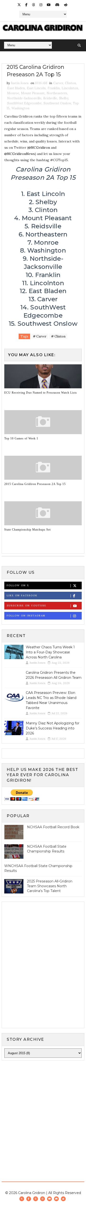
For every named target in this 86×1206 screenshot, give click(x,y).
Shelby (63, 98)
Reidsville (50, 98)
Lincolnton (70, 88)
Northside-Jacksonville (24, 98)
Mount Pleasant (33, 93)
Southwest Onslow (57, 103)
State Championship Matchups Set (27, 529)
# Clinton (58, 336)
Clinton (70, 83)
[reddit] (66, 4)
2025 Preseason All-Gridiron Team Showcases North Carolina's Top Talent (49, 886)
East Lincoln (36, 88)
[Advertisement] (43, 1111)
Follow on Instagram (26, 615)
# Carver (39, 336)
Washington (20, 108)
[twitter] (19, 4)
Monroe (13, 93)
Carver (58, 83)
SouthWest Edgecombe (24, 103)
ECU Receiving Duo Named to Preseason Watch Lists (40, 392)
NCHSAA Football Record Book (53, 827)
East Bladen (16, 88)
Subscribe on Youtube (26, 605)
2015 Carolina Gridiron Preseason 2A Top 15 (35, 484)
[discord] (57, 4)
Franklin (54, 88)
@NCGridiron (39, 147)
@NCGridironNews (19, 154)
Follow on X (18, 585)
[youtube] (49, 4)
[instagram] (40, 4)
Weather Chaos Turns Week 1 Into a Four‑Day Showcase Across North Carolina (50, 652)
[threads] (33, 4)
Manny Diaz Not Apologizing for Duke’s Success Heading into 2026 (52, 728)
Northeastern (57, 93)
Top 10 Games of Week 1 (21, 438)
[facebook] (26, 4)
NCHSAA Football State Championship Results (46, 848)
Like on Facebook (22, 595)
